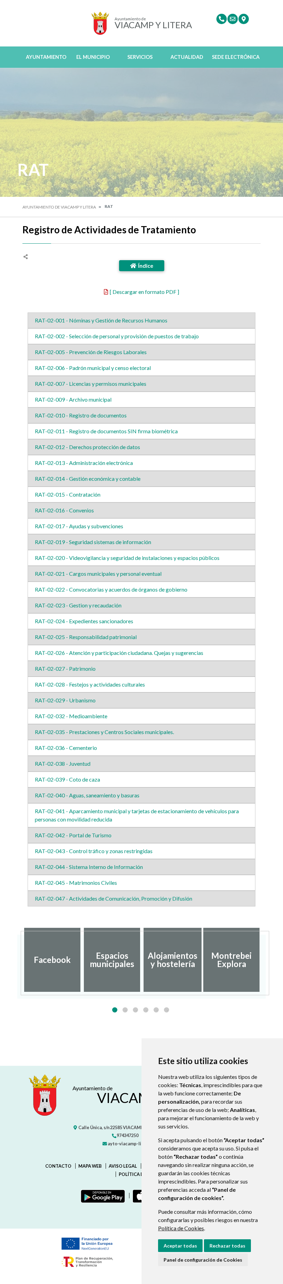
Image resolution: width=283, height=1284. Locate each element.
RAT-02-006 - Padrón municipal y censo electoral (93, 367)
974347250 (127, 1135)
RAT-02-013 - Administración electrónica (84, 462)
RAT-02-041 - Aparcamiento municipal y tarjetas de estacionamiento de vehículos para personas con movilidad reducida (137, 815)
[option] (52, 960)
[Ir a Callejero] (243, 19)
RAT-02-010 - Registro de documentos (81, 415)
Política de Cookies (181, 1228)
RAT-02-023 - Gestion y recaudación (78, 605)
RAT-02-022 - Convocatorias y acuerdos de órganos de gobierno (111, 589)
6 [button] (166, 1009)
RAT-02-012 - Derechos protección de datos (87, 447)
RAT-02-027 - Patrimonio (65, 668)
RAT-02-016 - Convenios (64, 510)
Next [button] (265, 959)
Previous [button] (17, 959)
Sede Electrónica (236, 57)
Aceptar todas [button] (180, 1246)
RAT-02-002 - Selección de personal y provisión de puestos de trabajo (117, 336)
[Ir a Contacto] (232, 19)
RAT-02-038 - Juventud (62, 763)
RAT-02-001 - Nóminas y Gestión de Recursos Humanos (101, 320)
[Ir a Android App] (101, 1195)
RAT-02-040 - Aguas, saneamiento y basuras (87, 795)
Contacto (58, 1166)
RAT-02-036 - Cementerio (66, 747)
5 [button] (156, 1009)
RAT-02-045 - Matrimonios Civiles (76, 882)
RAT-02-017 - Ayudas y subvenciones (79, 526)
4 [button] (145, 1009)
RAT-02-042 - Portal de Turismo (73, 835)
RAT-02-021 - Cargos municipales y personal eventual (98, 573)
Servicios (140, 57)
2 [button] (125, 1009)
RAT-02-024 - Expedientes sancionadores (84, 621)
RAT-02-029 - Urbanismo (65, 700)
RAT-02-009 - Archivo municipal (73, 399)
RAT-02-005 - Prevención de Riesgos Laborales (91, 352)
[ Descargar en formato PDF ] (144, 291)
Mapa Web (90, 1166)
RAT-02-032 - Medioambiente (71, 716)
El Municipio (93, 57)
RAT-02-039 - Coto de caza (67, 779)
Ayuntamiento (46, 57)
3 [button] (135, 1009)
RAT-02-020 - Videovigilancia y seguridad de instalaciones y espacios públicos (127, 557)
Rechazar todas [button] (227, 1246)
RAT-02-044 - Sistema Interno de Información (89, 866)
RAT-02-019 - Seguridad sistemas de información (93, 542)
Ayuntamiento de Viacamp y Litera (59, 207)
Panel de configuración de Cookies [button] (203, 1260)
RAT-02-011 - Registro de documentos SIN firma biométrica (106, 431)
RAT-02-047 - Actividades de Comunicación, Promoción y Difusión (113, 898)
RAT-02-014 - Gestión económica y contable (87, 478)
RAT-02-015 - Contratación (67, 494)
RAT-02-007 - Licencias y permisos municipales (90, 383)
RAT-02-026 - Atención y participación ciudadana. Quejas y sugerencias (119, 652)
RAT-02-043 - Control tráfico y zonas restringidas (94, 851)
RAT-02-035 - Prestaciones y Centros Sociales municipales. (104, 732)
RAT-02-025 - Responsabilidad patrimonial (86, 637)
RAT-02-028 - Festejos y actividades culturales (90, 684)
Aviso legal (123, 1166)
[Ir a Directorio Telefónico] (221, 19)
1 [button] (114, 1009)
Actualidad (186, 57)
